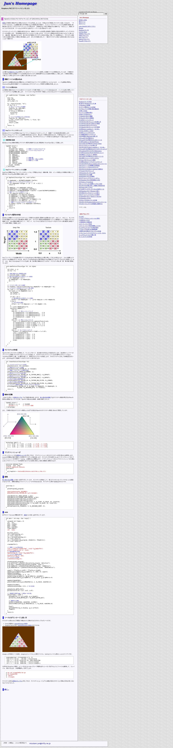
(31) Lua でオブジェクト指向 (87, 160)
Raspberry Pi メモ (84, 30)
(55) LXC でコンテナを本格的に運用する (91, 204)
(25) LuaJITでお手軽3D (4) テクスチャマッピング (93, 149)
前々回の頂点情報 (45, 397)
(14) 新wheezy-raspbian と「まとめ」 (89, 129)
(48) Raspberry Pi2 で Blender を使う (89, 191)
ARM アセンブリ (84, 35)
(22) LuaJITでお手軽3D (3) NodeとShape (90, 143)
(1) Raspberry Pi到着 (84, 105)
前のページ (82, 22)
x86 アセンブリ (83, 37)
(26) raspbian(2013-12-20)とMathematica (90, 151)
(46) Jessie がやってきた (86, 187)
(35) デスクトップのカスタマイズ (88, 167)
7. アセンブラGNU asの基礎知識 (88, 229)
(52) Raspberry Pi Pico (85, 198)
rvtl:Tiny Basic (83, 32)
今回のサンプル (13, 72)
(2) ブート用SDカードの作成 (87, 107)
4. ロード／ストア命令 (85, 224)
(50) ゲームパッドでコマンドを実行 (89, 194)
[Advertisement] (39, 717)
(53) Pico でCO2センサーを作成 (88, 200)
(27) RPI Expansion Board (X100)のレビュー (91, 152)
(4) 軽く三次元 (83, 111)
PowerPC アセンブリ (85, 41)
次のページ (82, 23)
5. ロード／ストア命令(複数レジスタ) (90, 225)
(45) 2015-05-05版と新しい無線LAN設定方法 (92, 185)
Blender (81, 28)
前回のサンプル (17, 681)
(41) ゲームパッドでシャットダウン (89, 178)
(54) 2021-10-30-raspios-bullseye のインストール (92, 202)
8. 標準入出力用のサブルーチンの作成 (90, 231)
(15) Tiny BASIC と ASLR (86, 131)
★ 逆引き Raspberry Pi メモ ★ (87, 103)
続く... (7, 689)
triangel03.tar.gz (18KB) (21, 623)
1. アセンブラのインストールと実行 (89, 218)
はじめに (81, 216)
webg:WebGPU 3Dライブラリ (87, 26)
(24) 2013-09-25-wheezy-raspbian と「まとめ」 (92, 147)
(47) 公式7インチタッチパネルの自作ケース (91, 189)
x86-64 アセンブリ (84, 39)
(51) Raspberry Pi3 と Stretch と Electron (90, 196)
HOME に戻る (83, 20)
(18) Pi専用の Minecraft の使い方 (88, 136)
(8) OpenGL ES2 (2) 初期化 (86, 118)
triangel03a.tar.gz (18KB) (25, 625)
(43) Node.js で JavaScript (86, 182)
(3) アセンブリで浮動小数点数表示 (89, 109)
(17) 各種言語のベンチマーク (87, 134)
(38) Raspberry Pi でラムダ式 (87, 173)
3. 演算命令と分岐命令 (85, 222)
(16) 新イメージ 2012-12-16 (87, 132)
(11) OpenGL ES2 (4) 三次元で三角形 (89, 123)
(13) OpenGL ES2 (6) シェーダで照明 (89, 127)
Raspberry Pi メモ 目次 (85, 101)
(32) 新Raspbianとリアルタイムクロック (90, 162)
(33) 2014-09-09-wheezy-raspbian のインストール (93, 163)
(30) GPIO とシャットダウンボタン (89, 158)
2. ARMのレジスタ (84, 220)
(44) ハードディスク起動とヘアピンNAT (90, 183)
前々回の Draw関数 (7, 480)
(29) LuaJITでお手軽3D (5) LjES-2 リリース (91, 156)
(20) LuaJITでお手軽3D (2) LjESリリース (90, 140)
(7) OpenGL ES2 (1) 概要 (86, 116)
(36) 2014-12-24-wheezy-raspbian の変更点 (91, 169)
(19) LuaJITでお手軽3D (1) (86, 138)
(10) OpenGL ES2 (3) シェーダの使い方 (90, 121)
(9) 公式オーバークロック (86, 120)
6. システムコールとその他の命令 (88, 227)
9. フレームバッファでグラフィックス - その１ (92, 233)
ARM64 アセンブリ (84, 33)
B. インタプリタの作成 (85, 236)
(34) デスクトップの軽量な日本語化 (89, 165)
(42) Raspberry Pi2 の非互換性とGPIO (89, 180)
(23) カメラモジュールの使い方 (88, 145)
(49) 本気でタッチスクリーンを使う (89, 193)
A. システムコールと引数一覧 (87, 235)
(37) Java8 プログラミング (86, 171)
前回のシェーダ (21, 455)
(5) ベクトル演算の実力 (85, 112)
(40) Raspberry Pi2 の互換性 (87, 176)
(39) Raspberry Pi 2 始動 (85, 174)
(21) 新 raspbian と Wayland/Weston (89, 142)
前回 (3, 23)
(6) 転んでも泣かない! (85, 114)
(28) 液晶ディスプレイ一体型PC (88, 154)
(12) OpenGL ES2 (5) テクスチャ (88, 125)
